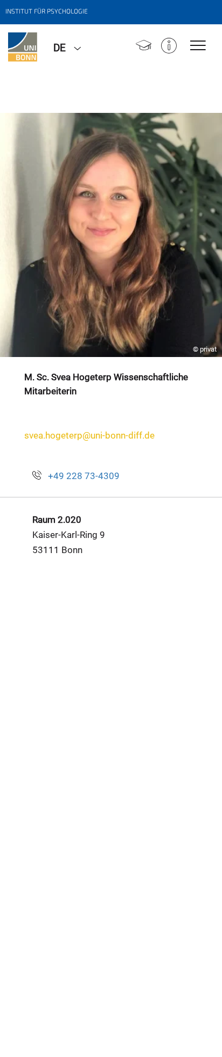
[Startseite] (143, 46)
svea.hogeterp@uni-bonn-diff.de (89, 435)
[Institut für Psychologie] (22, 47)
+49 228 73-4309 (84, 475)
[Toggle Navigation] (198, 46)
